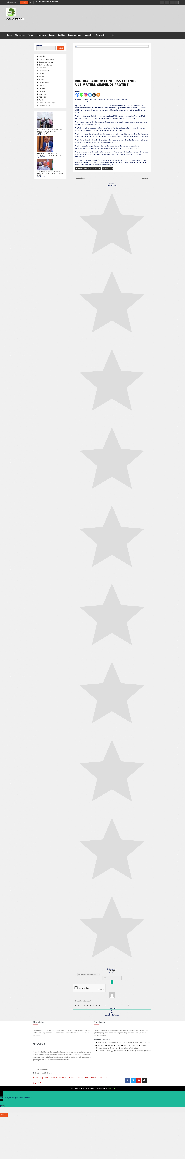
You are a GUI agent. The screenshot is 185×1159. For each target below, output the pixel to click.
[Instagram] (86, 95)
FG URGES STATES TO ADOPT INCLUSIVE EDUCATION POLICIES (49, 154)
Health (41, 85)
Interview (41, 35)
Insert (3, 1115)
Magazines (20, 35)
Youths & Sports (44, 106)
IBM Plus (111, 1088)
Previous (81, 178)
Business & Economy (84, 168)
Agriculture (42, 56)
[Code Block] (96, 1005)
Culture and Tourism (46, 62)
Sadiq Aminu (109, 168)
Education (42, 68)
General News (96, 168)
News (30, 35)
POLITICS (42, 97)
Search (39, 45)
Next (144, 178)
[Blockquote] (93, 1005)
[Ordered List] (87, 1005)
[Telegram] (90, 95)
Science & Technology (46, 103)
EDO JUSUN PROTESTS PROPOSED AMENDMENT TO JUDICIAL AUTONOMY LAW (49, 131)
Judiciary (42, 91)
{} (102, 1005)
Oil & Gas (42, 94)
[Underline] (81, 1005)
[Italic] (78, 1005)
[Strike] (84, 1005)
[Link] (99, 1005)
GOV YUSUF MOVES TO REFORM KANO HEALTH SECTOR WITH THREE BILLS (50, 173)
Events (52, 35)
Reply (3, 1106)
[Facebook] (77, 95)
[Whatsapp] (81, 95)
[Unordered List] (90, 1005)
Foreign (41, 79)
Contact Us (100, 35)
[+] (105, 1005)
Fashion (61, 35)
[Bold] (75, 1005)
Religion (42, 100)
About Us (88, 35)
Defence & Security (45, 65)
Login (113, 971)
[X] (94, 95)
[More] (98, 95)
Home (9, 35)
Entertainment (74, 35)
